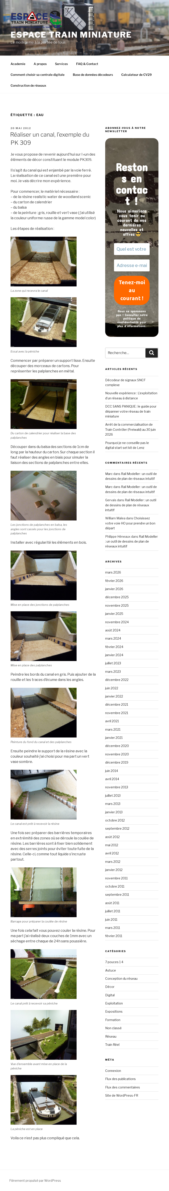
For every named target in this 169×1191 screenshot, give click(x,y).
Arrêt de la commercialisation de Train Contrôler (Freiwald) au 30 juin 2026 (130, 429)
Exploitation (114, 1003)
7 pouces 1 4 (114, 962)
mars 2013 (112, 804)
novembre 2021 (116, 713)
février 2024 (114, 647)
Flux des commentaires (122, 1087)
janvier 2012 (114, 870)
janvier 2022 (114, 696)
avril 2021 (112, 721)
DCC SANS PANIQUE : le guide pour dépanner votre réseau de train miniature (130, 411)
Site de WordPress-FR (121, 1095)
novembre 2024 (117, 622)
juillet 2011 (112, 911)
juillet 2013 (113, 795)
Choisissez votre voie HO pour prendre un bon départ (130, 523)
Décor (109, 987)
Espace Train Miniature (71, 35)
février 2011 (113, 936)
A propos (40, 64)
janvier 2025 (114, 614)
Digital (110, 995)
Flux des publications (120, 1079)
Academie (18, 64)
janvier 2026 (114, 589)
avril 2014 (112, 779)
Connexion (113, 1071)
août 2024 (112, 630)
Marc (109, 474)
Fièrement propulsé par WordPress (35, 1180)
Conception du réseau (121, 978)
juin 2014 (111, 771)
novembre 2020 (117, 754)
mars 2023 (113, 671)
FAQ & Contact (87, 64)
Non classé (113, 1028)
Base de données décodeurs (93, 74)
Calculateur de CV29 (136, 74)
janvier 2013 (114, 812)
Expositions (114, 1011)
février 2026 (114, 581)
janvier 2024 (114, 655)
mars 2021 (112, 729)
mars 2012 (112, 861)
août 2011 (112, 903)
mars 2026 (113, 572)
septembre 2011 (117, 894)
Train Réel (112, 1044)
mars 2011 (112, 928)
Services (61, 64)
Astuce (110, 970)
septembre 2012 (117, 828)
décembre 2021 (116, 704)
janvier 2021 (114, 737)
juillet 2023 (113, 663)
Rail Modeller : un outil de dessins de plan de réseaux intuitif (130, 505)
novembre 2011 (116, 878)
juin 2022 (111, 688)
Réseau (110, 1036)
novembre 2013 (116, 787)
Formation (112, 1020)
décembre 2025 (117, 597)
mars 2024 (113, 638)
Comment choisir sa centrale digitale (37, 74)
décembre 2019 (116, 762)
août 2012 (112, 837)
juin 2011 (111, 919)
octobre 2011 (114, 886)
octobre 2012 (115, 820)
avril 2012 (112, 853)
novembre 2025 (117, 605)
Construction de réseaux (28, 85)
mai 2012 (111, 845)
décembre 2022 (117, 680)
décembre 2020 (117, 746)
